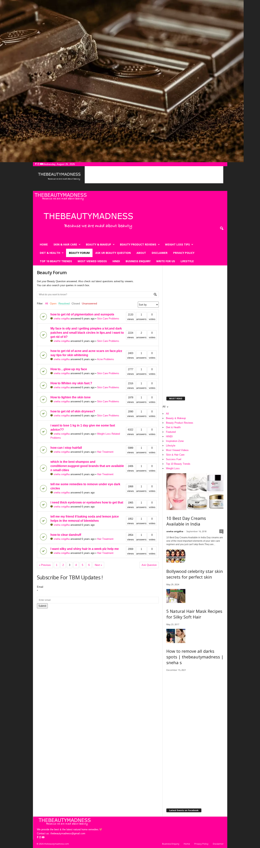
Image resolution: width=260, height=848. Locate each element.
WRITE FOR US (165, 261)
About (141, 253)
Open (53, 303)
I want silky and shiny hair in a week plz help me (84, 548)
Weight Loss (173, 468)
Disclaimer (159, 253)
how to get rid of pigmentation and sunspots (82, 314)
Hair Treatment (105, 451)
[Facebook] (36, 164)
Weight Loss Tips (177, 244)
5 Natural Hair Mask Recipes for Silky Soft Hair (194, 614)
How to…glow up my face (68, 369)
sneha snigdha (62, 318)
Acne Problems (105, 359)
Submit (42, 605)
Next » (98, 565)
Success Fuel (173, 459)
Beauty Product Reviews (138, 244)
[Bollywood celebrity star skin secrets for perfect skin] (194, 556)
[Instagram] (38, 164)
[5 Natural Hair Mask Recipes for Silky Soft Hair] (194, 596)
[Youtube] (41, 164)
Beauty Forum (79, 253)
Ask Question (149, 565)
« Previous (45, 565)
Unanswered (89, 303)
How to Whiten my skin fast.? (71, 383)
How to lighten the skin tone (70, 397)
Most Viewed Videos (92, 261)
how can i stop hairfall (66, 447)
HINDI (116, 261)
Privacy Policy (183, 253)
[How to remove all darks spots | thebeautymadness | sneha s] (194, 636)
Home (44, 244)
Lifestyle (187, 261)
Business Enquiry (138, 261)
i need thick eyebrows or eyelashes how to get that (86, 502)
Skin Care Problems (108, 318)
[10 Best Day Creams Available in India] (194, 491)
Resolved (64, 303)
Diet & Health (50, 253)
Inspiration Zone (175, 441)
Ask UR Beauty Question (113, 253)
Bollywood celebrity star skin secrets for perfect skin (194, 574)
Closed (76, 303)
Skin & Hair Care (65, 244)
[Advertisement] (154, 174)
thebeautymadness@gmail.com (67, 833)
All (46, 303)
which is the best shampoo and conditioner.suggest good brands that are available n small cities (87, 466)
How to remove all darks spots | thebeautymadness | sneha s (194, 656)
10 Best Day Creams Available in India (186, 521)
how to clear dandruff (65, 534)
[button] (221, 228)
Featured (171, 431)
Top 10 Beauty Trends (56, 261)
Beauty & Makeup (98, 244)
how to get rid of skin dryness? (72, 411)
